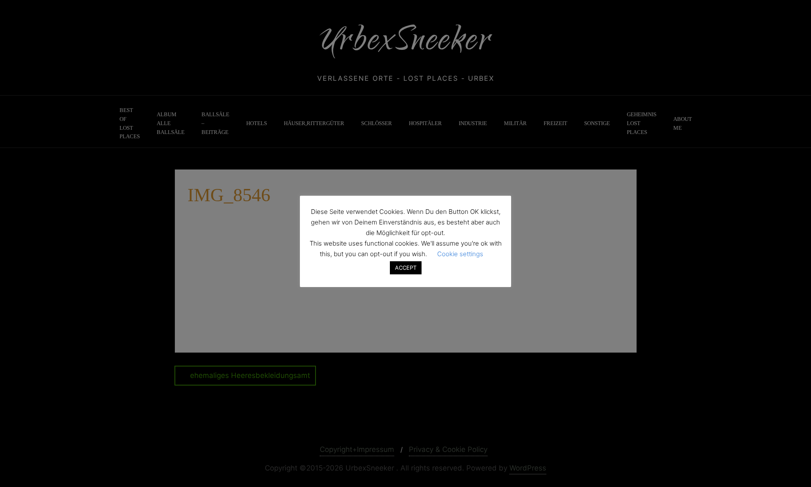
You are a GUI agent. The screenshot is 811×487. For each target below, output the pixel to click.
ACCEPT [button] (405, 267)
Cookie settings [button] (460, 254)
